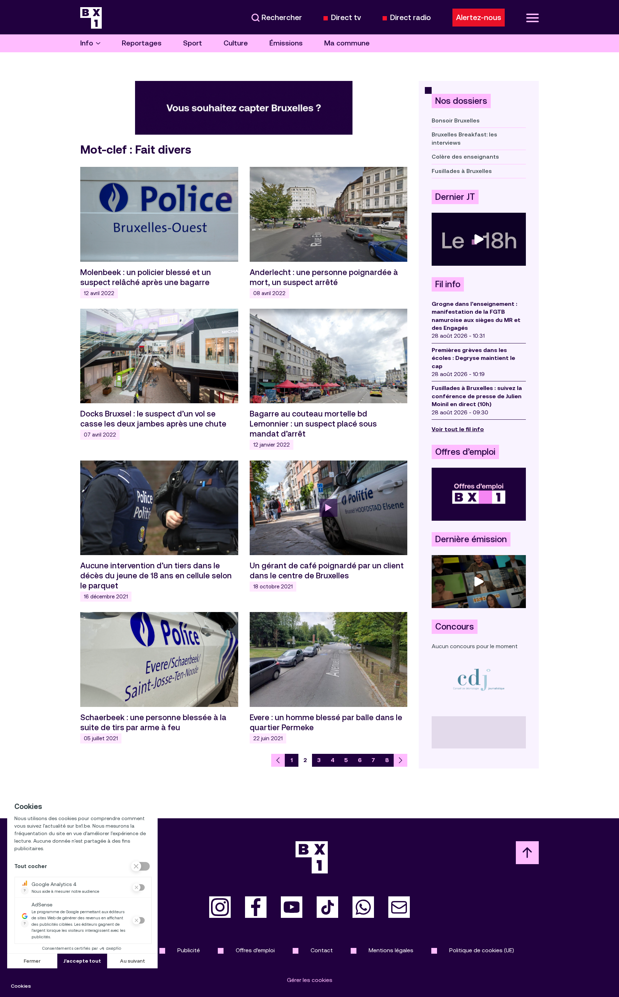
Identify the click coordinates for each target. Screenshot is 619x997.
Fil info (447, 284)
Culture (236, 43)
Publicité (188, 950)
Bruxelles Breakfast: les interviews (464, 138)
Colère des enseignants (465, 157)
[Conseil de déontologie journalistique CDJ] (479, 679)
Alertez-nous (478, 17)
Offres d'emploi (255, 950)
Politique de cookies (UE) (481, 950)
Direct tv (346, 18)
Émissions (286, 43)
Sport (192, 43)
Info (86, 43)
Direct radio (410, 18)
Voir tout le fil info (458, 429)
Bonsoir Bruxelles (456, 120)
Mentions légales (391, 950)
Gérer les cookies (309, 980)
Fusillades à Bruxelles (462, 171)
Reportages (142, 43)
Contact (322, 950)
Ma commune (347, 43)
